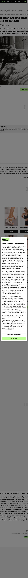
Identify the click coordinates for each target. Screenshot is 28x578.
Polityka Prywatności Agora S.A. (14, 293)
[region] (14, 289)
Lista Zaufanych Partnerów (8, 329)
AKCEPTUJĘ (14, 338)
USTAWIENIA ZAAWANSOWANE (14, 334)
